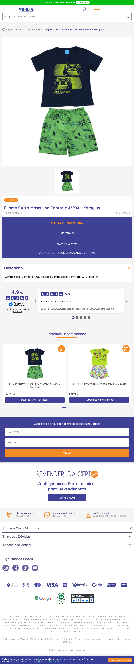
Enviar (67, 453)
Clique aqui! (82, 2)
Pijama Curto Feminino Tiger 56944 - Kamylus (99, 384)
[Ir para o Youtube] (35, 568)
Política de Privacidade (49, 661)
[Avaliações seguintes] (126, 301)
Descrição (13, 267)
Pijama (39, 29)
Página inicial (14, 29)
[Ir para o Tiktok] (25, 568)
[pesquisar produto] (127, 16)
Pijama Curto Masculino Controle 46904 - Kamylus (34, 385)
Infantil (28, 29)
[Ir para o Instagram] (5, 568)
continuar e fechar (120, 660)
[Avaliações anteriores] (35, 301)
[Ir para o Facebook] (15, 568)
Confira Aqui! (67, 497)
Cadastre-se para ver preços (35, 400)
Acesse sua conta (67, 244)
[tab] (64, 407)
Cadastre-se (67, 233)
